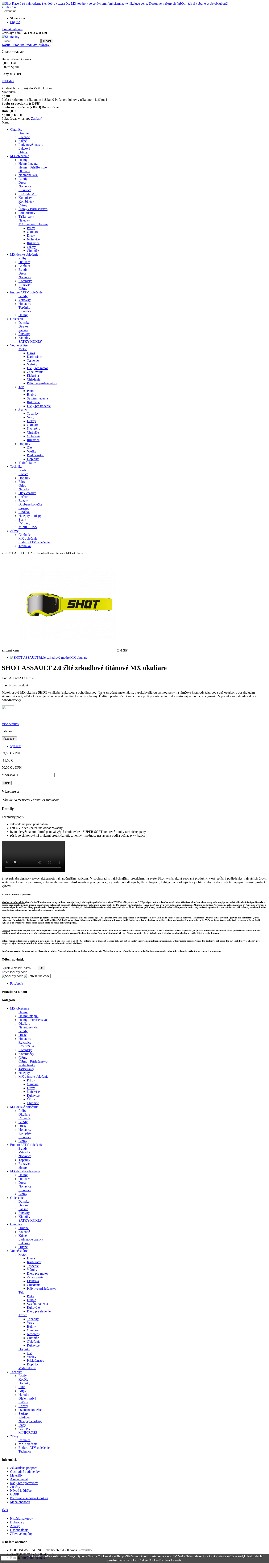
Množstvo (8, 775)
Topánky (24, 307)
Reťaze (23, 497)
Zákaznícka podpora (23, 1468)
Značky (15, 1487)
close (9, 1558)
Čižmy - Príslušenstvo (32, 209)
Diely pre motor (37, 368)
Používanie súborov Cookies (29, 1498)
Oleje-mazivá (27, 493)
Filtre (21, 481)
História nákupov (21, 1518)
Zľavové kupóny (21, 1533)
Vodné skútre (19, 345)
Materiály (16, 1475)
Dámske (23, 322)
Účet (5, 1510)
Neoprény (33, 428)
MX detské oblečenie (24, 254)
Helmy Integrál (28, 163)
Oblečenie (17, 319)
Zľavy (14, 531)
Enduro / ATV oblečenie (26, 292)
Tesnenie (33, 360)
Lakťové (24, 148)
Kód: (5, 678)
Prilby (31, 228)
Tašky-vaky (26, 216)
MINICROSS (27, 527)
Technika (16, 466)
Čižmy (22, 205)
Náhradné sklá (28, 175)
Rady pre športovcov (24, 1483)
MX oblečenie (19, 156)
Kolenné (24, 137)
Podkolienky (26, 213)
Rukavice (24, 190)
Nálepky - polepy (30, 515)
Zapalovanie (35, 372)
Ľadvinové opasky (30, 144)
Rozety (23, 500)
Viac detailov (10, 724)
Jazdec (22, 409)
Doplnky (24, 444)
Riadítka (24, 512)
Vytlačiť (15, 746)
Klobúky (24, 338)
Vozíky (31, 451)
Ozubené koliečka (30, 504)
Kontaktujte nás (12, 29)
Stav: (5, 685)
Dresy (22, 182)
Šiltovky (24, 334)
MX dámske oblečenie (33, 224)
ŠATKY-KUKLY (30, 341)
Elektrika (33, 375)
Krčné (22, 141)
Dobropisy (17, 1522)
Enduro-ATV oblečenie (34, 542)
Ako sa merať (19, 1479)
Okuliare (24, 171)
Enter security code (14, 972)
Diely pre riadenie (39, 406)
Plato (30, 391)
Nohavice (24, 186)
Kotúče (23, 474)
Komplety (25, 197)
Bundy (23, 178)
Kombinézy (26, 201)
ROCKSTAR (27, 194)
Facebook (9, 738)
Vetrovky (24, 300)
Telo (21, 387)
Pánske (23, 330)
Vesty (30, 417)
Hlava (31, 353)
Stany (22, 519)
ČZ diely (24, 523)
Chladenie (33, 379)
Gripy (22, 485)
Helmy (23, 160)
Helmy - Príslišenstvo (32, 167)
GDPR (14, 1494)
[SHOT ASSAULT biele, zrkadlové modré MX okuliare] (48, 657)
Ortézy (23, 152)
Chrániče (16, 129)
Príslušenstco (35, 455)
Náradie (23, 489)
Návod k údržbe (21, 1490)
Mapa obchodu (20, 1502)
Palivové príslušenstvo (42, 383)
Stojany (23, 508)
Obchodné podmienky (25, 1471)
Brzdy (22, 470)
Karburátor (34, 356)
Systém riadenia (37, 398)
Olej (30, 447)
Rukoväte (33, 402)
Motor (22, 349)
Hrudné (23, 133)
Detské (23, 326)
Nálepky (24, 220)
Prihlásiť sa (9, 7)
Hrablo (31, 394)
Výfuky (32, 364)
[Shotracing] (10, 36)
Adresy (15, 1526)
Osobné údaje (19, 1530)
